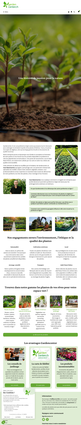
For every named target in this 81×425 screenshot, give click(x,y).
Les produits (66, 385)
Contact (5, 422)
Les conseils (14, 385)
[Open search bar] (74, 12)
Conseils (5, 420)
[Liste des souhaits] (78, 11)
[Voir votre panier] (69, 12)
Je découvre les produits (40, 335)
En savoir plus (40, 385)
